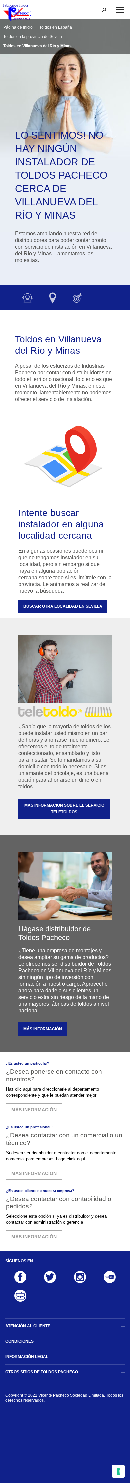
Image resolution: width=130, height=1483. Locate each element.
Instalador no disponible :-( (27, 297)
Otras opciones (77, 297)
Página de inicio (18, 27)
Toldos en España (55, 27)
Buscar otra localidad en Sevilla (62, 606)
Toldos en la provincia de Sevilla (32, 36)
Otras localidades (52, 297)
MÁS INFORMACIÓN (42, 1029)
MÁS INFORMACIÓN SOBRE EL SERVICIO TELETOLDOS (64, 808)
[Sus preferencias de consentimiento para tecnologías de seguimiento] (118, 1471)
